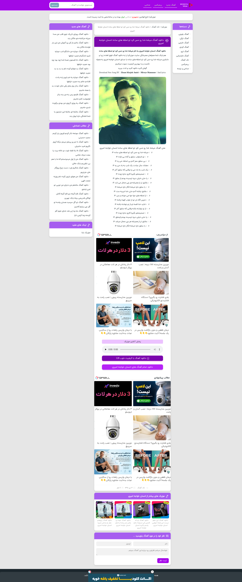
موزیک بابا (86, 232)
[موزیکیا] (186, 5)
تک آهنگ (155, 27)
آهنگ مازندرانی (182, 56)
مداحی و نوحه (183, 68)
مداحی (147, 5)
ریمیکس (158, 5)
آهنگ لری (185, 51)
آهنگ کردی (184, 47)
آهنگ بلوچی (184, 34)
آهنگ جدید (171, 5)
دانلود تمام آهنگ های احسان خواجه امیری (132, 367)
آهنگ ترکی (184, 38)
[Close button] (152, 571)
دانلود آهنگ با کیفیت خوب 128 (131, 358)
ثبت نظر (163, 560)
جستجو (55, 5)
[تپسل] (89, 571)
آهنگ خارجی (183, 42)
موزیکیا (164, 27)
